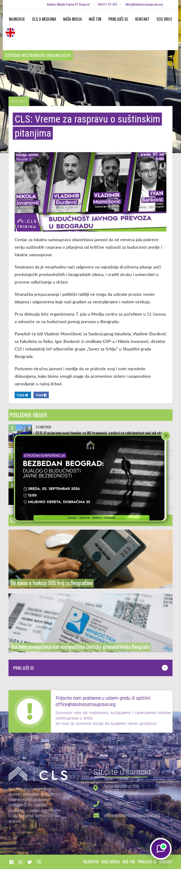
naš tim (129, 862)
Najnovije (17, 19)
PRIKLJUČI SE (23, 668)
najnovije (91, 862)
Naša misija (72, 19)
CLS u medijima (44, 19)
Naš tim (95, 19)
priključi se (147, 862)
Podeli (21, 395)
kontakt (166, 862)
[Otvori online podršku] (161, 849)
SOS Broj (164, 19)
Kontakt (142, 19)
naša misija (110, 862)
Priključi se (118, 19)
